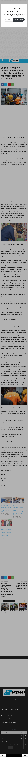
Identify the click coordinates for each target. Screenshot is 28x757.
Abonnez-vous (19, 19)
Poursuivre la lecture (14, 23)
